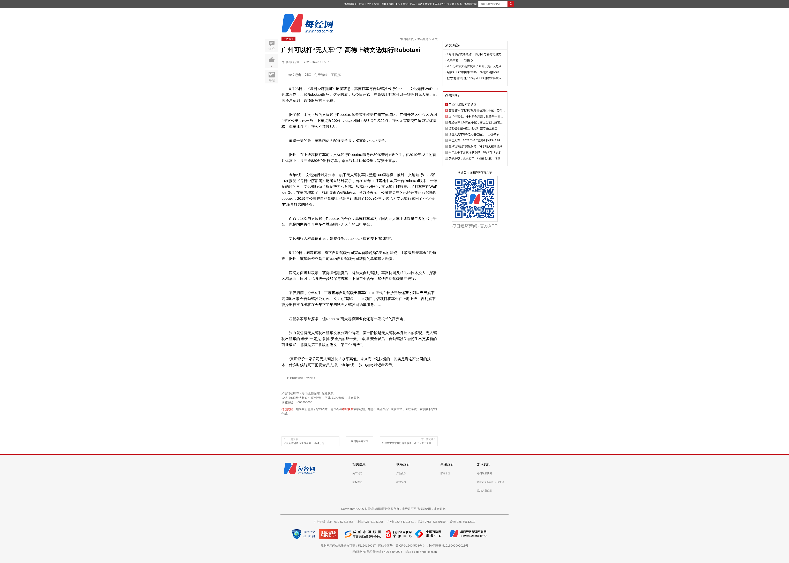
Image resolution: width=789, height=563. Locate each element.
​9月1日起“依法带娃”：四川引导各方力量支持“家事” (475, 54)
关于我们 (357, 473)
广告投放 (401, 473)
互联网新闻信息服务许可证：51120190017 (349, 545)
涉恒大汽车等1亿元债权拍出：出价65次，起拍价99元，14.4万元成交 (477, 134)
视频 (383, 3)
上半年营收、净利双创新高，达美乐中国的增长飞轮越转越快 (476, 116)
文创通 (450, 3)
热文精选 (452, 45)
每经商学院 (470, 3)
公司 (376, 3)
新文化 (428, 3)
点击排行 (452, 95)
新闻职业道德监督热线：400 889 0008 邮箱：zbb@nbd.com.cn (394, 551)
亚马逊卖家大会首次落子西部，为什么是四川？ (474, 66)
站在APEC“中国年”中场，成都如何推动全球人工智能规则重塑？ (475, 72)
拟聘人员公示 (484, 490)
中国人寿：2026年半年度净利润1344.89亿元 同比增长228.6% (476, 140)
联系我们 (402, 464)
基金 (405, 3)
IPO (398, 3)
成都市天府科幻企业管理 (490, 482)
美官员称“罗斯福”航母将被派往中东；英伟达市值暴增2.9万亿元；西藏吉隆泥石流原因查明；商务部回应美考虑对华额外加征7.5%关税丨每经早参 (477, 110)
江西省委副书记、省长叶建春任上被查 (473, 128)
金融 (369, 3)
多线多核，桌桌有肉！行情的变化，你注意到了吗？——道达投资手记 (476, 158)
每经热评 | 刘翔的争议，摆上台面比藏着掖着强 (476, 122)
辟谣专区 (445, 473)
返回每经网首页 (359, 441)
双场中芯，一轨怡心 (460, 60)
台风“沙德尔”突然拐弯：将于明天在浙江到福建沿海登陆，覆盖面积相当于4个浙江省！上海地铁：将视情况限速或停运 (477, 146)
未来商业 (440, 3)
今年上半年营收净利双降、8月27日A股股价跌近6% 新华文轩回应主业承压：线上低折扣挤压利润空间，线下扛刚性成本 (477, 152)
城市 (459, 3)
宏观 (361, 3)
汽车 (412, 3)
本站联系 (347, 409)
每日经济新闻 (484, 473)
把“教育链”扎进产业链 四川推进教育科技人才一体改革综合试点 (475, 78)
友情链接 (401, 482)
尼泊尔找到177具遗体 (462, 104)
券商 (391, 3)
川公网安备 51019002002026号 (447, 545)
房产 (420, 3)
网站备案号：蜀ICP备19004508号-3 (402, 545)
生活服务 (288, 38)
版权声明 (357, 482)
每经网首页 (350, 3)
